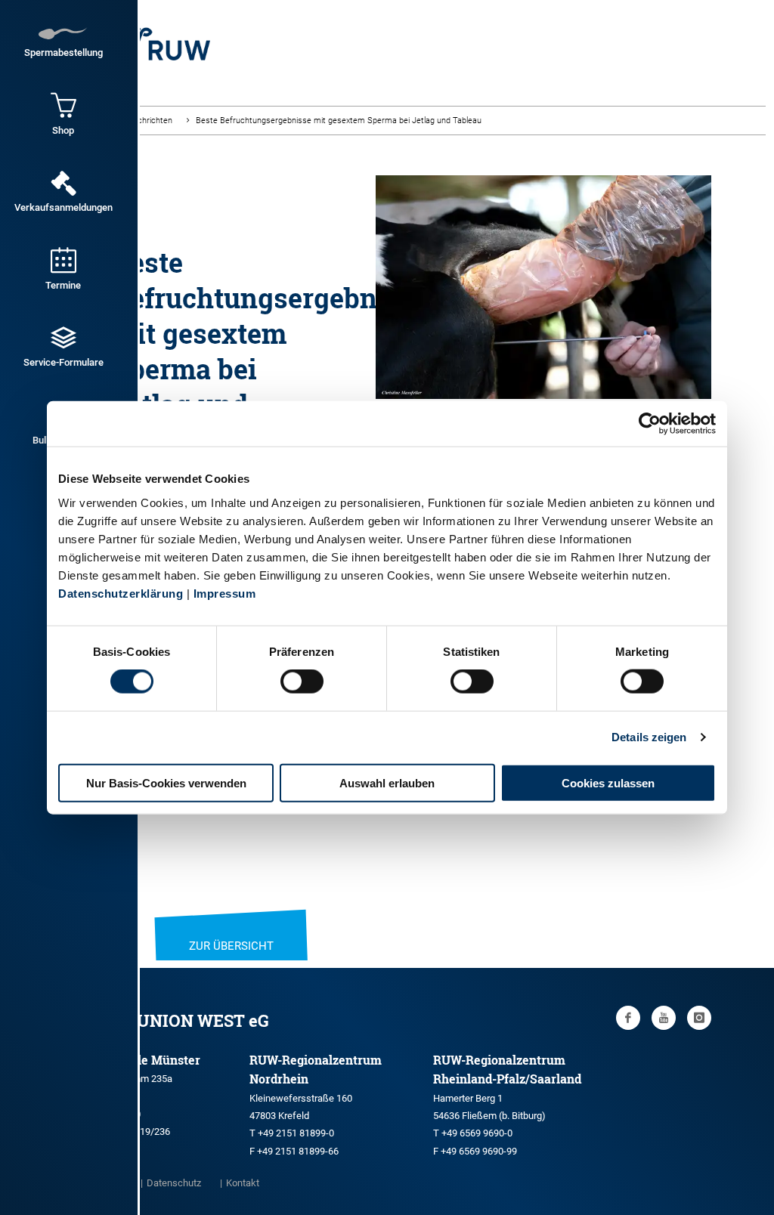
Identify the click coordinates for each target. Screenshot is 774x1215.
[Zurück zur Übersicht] (231, 927)
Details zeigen (648, 737)
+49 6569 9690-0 (476, 1133)
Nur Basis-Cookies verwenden (166, 782)
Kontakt (242, 1183)
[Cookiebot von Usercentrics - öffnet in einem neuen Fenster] (650, 424)
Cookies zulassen (608, 782)
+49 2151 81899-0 (296, 1133)
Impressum (225, 592)
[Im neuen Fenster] (628, 1018)
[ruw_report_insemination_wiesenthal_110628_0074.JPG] (543, 373)
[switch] (302, 681)
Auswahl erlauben (387, 782)
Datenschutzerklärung (120, 592)
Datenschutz (174, 1183)
